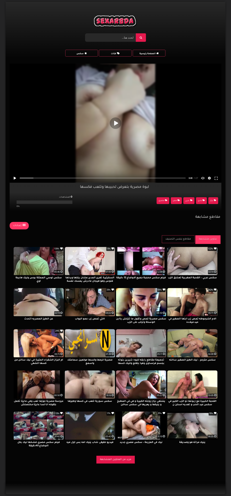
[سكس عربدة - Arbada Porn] (115, 22)
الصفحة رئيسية (148, 54)
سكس (80, 54)
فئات (113, 54)
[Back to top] (220, 486)
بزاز (211, 201)
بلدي (200, 201)
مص (175, 201)
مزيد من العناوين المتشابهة (115, 459)
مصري (161, 201)
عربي (187, 201)
